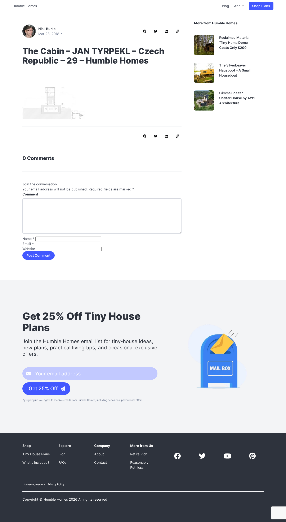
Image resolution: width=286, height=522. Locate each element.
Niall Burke (46, 29)
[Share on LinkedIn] (166, 31)
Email (28, 244)
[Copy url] (177, 31)
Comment (30, 194)
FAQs (62, 462)
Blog (225, 6)
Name (28, 239)
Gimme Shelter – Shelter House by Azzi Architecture (237, 98)
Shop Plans (261, 6)
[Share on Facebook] (144, 31)
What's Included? (35, 462)
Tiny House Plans (36, 454)
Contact (100, 462)
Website (28, 249)
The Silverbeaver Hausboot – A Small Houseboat (234, 70)
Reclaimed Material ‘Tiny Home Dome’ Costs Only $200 (234, 42)
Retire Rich (138, 454)
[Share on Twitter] (155, 31)
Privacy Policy (56, 484)
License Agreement (33, 484)
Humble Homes (25, 6)
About (239, 6)
